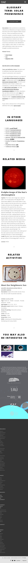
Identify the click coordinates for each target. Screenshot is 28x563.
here (20, 93)
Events (2, 475)
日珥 (17, 144)
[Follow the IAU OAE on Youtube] (15, 560)
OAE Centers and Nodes (10, 87)
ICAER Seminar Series (2, 488)
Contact (2, 524)
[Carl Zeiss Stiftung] (13, 406)
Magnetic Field (9, 58)
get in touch (17, 105)
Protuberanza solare (14, 135)
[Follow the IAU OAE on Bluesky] (13, 560)
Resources (3, 429)
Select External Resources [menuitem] (2, 469)
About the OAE (1, 535)
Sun (6, 57)
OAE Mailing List (1, 514)
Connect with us (2, 506)
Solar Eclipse (8, 55)
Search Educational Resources (2, 433)
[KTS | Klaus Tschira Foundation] (13, 398)
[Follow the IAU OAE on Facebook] (11, 560)
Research (2, 492)
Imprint (24, 560)
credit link (21, 238)
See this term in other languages (11, 65)
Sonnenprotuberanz (15, 130)
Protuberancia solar (15, 132)
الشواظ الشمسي (13, 128)
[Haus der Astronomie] (13, 381)
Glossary (2, 458)
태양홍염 (12, 139)
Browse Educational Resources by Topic (2, 438)
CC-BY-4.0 (8, 299)
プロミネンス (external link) (18, 137)
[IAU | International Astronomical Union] (13, 389)
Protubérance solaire (15, 133)
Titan (24, 558)
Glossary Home (14, 21)
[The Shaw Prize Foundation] (13, 414)
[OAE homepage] (3, 2)
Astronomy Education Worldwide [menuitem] (2, 464)
